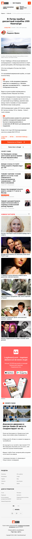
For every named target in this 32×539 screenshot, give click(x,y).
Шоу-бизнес (20, 481)
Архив (18, 483)
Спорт (18, 476)
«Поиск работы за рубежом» (16, 530)
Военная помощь (21, 136)
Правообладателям (6, 501)
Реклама (19, 492)
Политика (3, 474)
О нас (2, 492)
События (7, 27)
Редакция (3, 495)
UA (13, 506)
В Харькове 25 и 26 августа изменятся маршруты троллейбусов (16, 440)
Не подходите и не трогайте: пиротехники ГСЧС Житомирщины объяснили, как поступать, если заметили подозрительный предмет (16, 447)
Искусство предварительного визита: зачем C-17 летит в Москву (12, 191)
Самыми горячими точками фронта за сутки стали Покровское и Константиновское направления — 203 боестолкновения (11, 178)
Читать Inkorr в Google (14, 147)
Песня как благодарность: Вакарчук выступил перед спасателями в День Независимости (16, 434)
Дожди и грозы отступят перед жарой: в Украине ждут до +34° (12, 165)
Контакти (19, 495)
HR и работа (20, 474)
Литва (12, 136)
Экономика (4, 476)
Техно (2, 483)
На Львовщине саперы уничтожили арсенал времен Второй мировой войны (11, 155)
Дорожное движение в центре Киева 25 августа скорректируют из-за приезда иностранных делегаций (14, 426)
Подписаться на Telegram (14, 142)
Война (3, 138)
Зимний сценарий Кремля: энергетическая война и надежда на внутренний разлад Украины (10, 204)
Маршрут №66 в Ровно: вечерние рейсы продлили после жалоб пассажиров (16, 453)
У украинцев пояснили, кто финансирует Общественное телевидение (14, 459)
